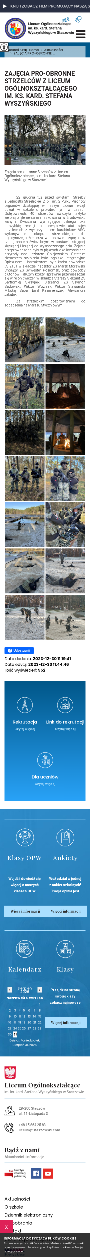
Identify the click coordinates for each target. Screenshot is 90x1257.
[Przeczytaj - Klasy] (65, 949)
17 (15, 1022)
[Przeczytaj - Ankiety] (65, 837)
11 (20, 1016)
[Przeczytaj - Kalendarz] (24, 949)
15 (39, 1016)
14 (34, 1016)
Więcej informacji (25, 911)
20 (29, 1022)
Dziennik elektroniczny (28, 1215)
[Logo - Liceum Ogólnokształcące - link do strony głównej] (20, 28)
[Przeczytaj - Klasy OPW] (24, 837)
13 (29, 1016)
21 (34, 1022)
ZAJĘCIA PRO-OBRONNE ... (32, 53)
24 (15, 1028)
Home (34, 49)
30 (10, 1034)
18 (19, 1022)
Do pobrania (18, 1223)
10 (15, 1016)
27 (29, 1028)
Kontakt (13, 1231)
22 (40, 1022)
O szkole (13, 1207)
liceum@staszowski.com (68, 19)
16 (9, 1022)
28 (34, 1028)
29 (40, 1028)
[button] (5, 6)
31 (15, 1034)
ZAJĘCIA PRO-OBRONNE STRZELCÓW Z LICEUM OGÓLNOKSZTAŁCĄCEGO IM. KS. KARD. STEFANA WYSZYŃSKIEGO (40, 88)
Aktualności (52, 50)
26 (24, 1028)
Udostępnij (22, 650)
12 (23, 1016)
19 (24, 1022)
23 (10, 1028)
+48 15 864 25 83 (80, 19)
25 (20, 1028)
